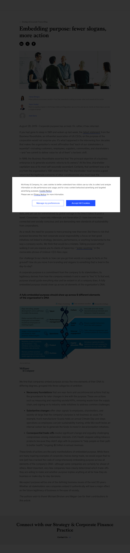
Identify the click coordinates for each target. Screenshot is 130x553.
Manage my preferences (48, 203)
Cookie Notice (45, 191)
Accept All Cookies (81, 203)
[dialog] (66, 194)
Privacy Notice (40, 194)
